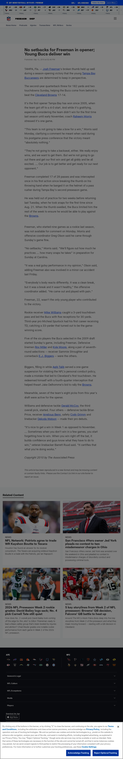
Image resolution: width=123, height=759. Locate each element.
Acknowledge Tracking (78, 753)
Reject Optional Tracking (105, 753)
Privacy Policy (92, 729)
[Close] (118, 726)
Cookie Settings (89, 747)
